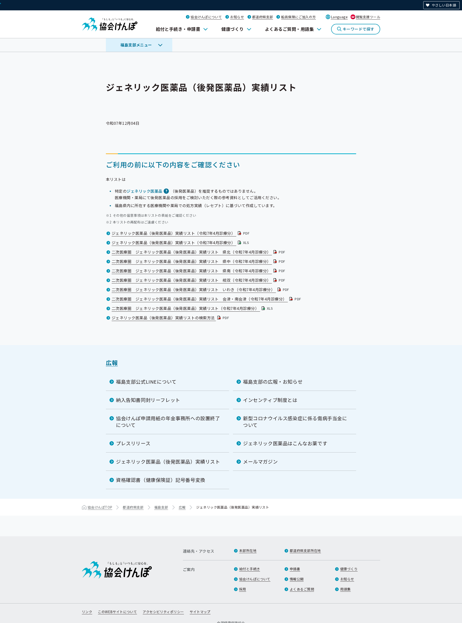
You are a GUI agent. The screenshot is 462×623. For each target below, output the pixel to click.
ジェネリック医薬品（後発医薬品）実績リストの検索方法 (171, 318)
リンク (87, 611)
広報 (112, 362)
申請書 (295, 568)
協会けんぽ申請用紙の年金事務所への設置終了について (168, 421)
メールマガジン (260, 461)
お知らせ (237, 16)
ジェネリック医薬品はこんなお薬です (285, 443)
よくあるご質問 (302, 589)
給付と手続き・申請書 (178, 29)
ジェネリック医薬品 (144, 191)
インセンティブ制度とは (270, 399)
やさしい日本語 (444, 5)
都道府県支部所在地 (305, 550)
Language (339, 16)
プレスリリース (133, 443)
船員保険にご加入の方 (298, 16)
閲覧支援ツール (368, 16)
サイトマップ (200, 611)
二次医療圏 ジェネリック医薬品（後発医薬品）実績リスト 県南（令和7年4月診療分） (199, 271)
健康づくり (232, 29)
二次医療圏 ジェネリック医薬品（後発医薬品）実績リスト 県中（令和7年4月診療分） (199, 261)
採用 (242, 589)
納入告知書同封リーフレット (148, 399)
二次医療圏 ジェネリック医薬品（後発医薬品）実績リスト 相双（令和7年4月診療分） (199, 280)
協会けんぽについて (206, 16)
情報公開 (297, 579)
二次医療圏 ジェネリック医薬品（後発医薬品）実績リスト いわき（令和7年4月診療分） (201, 289)
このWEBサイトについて (117, 611)
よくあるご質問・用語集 (289, 29)
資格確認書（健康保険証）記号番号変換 (160, 479)
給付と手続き (249, 568)
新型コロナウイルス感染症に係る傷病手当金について (295, 421)
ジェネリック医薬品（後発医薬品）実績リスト (168, 461)
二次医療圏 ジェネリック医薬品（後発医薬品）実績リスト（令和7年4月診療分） (193, 308)
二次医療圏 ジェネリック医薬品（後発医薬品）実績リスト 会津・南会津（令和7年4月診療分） (207, 299)
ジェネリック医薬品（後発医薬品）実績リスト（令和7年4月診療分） (181, 233)
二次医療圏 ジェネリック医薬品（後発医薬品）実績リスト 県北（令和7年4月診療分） (199, 252)
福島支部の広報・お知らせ (272, 381)
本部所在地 (248, 550)
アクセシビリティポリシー (163, 611)
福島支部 (161, 507)
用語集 (345, 589)
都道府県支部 (262, 16)
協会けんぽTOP (100, 507)
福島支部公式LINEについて (146, 381)
